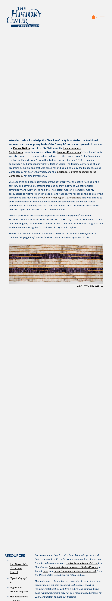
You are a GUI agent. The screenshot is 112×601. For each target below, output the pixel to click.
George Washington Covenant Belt (61, 198)
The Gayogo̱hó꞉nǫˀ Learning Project (19, 568)
